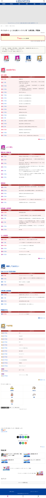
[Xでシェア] (18, 437)
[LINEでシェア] (25, 437)
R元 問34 (4, 103)
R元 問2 (4, 126)
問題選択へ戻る (42, 139)
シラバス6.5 (13, 407)
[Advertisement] (23, 14)
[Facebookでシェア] (20, 437)
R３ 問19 (4, 248)
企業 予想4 (4, 342)
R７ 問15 (4, 215)
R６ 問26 (4, 251)
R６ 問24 (4, 193)
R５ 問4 (4, 118)
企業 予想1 (4, 333)
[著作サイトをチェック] (20, 443)
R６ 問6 (4, 218)
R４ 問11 (4, 202)
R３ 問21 (4, 177)
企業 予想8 (4, 354)
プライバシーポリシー (34, 491)
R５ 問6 (4, 170)
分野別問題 (4, 407)
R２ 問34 (4, 112)
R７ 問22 (4, 156)
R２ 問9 (4, 298)
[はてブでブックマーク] (23, 437)
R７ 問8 (4, 242)
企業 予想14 (5, 375)
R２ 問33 (4, 100)
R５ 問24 (4, 196)
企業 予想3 (4, 339)
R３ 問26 (4, 226)
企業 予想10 (5, 360)
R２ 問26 (4, 229)
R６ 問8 (4, 120)
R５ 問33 (4, 187)
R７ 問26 (4, 135)
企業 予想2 (4, 336)
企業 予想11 (5, 363)
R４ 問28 (4, 132)
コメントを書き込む (23, 482)
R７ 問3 (4, 281)
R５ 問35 (4, 284)
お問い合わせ (11, 491)
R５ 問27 (4, 159)
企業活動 (17, 407)
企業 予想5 (4, 345)
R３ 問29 (4, 109)
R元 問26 (4, 190)
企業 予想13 (5, 370)
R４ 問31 (4, 163)
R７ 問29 (4, 294)
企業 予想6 (4, 348)
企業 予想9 (4, 357)
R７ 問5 (4, 82)
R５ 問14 (4, 254)
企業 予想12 (5, 366)
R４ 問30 (4, 106)
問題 (8, 407)
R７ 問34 (4, 95)
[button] (28, 437)
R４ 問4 (4, 222)
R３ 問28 (4, 123)
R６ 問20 (4, 115)
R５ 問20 (4, 89)
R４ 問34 (4, 174)
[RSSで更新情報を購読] (26, 443)
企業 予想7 (4, 351)
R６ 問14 (4, 167)
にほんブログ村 (4, 431)
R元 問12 (4, 301)
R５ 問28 (4, 304)
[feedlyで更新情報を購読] (23, 443)
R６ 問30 (4, 85)
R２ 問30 (4, 92)
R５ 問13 (4, 98)
